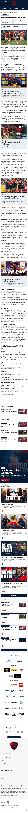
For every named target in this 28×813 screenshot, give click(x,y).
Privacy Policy (21, 753)
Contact (2, 760)
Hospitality (3, 778)
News (10, 8)
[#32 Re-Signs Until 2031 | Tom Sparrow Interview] (14, 580)
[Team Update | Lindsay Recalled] (14, 432)
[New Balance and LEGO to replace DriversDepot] (14, 642)
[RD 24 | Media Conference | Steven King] (14, 553)
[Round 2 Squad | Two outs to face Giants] (14, 440)
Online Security (4, 809)
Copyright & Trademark (14, 807)
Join (23, 8)
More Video (14, 595)
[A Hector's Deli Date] (14, 500)
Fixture (4, 8)
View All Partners (13, 718)
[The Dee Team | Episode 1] (14, 527)
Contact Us (3, 805)
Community (3, 763)
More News (14, 650)
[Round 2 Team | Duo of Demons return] (14, 411)
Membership (3, 773)
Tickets (16, 8)
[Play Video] (14, 80)
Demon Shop (3, 775)
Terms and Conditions (13, 805)
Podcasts (3, 765)
